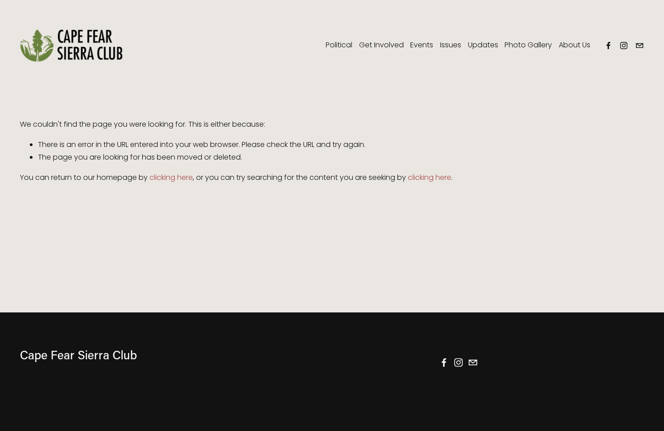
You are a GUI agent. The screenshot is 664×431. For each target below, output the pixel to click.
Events (421, 45)
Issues (450, 45)
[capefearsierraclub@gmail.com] (639, 45)
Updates (483, 45)
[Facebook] (608, 45)
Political (339, 45)
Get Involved (381, 45)
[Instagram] (623, 45)
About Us (574, 45)
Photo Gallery (528, 45)
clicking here (171, 177)
